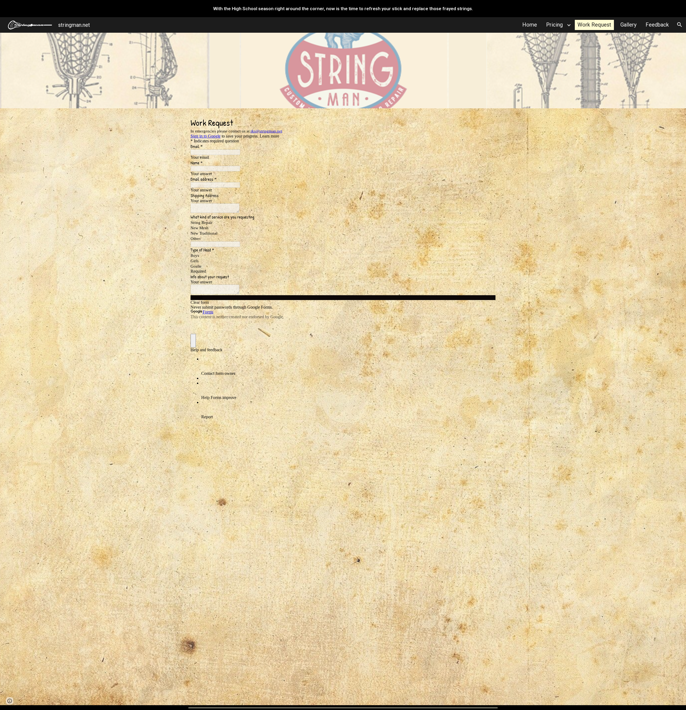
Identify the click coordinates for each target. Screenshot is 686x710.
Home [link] (529, 24)
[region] (343, 8)
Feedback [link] (657, 24)
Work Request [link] (594, 24)
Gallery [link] (628, 24)
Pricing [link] (554, 24)
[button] (679, 24)
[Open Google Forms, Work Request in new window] (487, 122)
